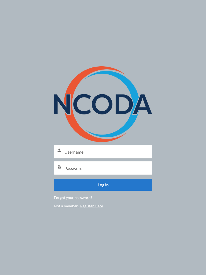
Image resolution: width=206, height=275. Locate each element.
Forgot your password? (73, 197)
